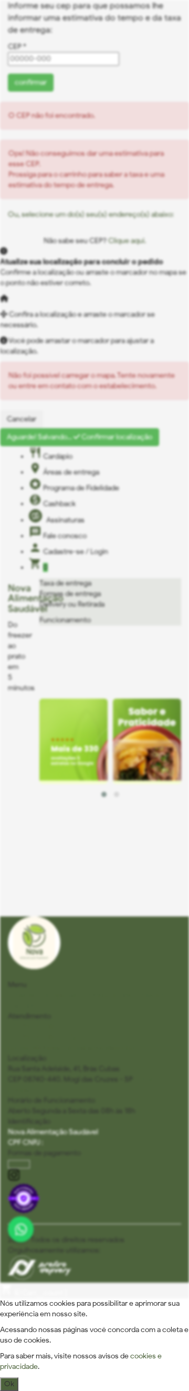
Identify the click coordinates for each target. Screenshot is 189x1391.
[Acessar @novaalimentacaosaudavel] (94, 1176)
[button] (104, 794)
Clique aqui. (126, 240)
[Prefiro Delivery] (39, 1277)
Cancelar (21, 419)
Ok (9, 1383)
